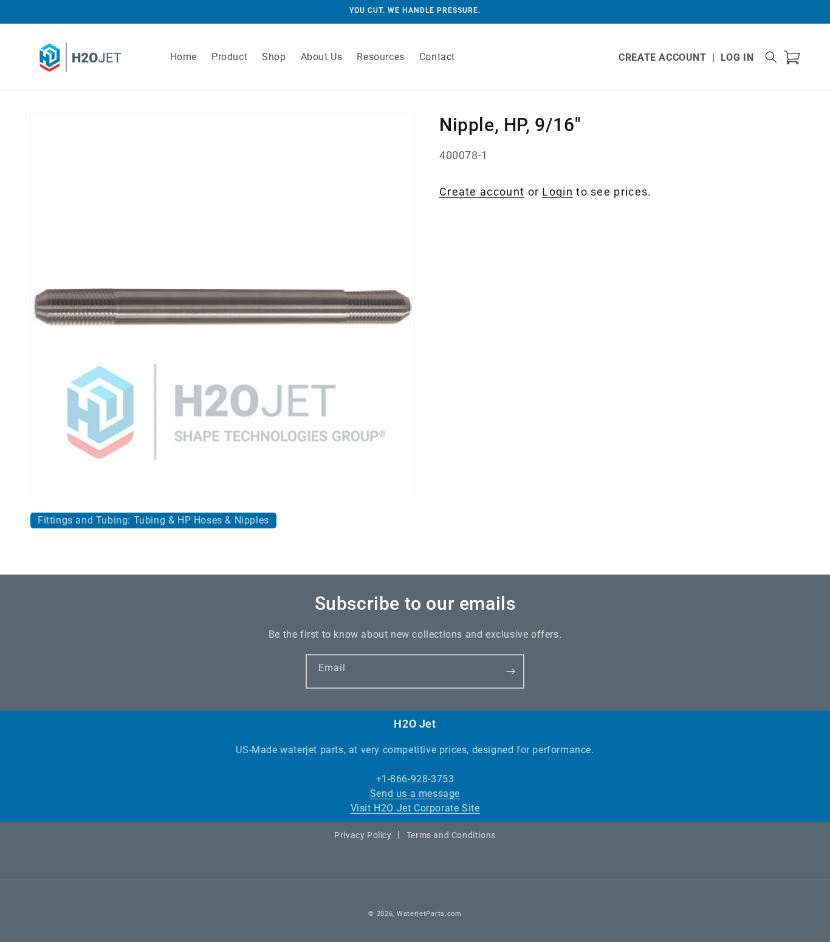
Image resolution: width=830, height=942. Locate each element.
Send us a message (415, 793)
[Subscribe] (510, 671)
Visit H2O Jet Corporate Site (415, 808)
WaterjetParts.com (429, 914)
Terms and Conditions (451, 835)
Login (557, 191)
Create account (481, 191)
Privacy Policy (362, 835)
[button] (771, 57)
